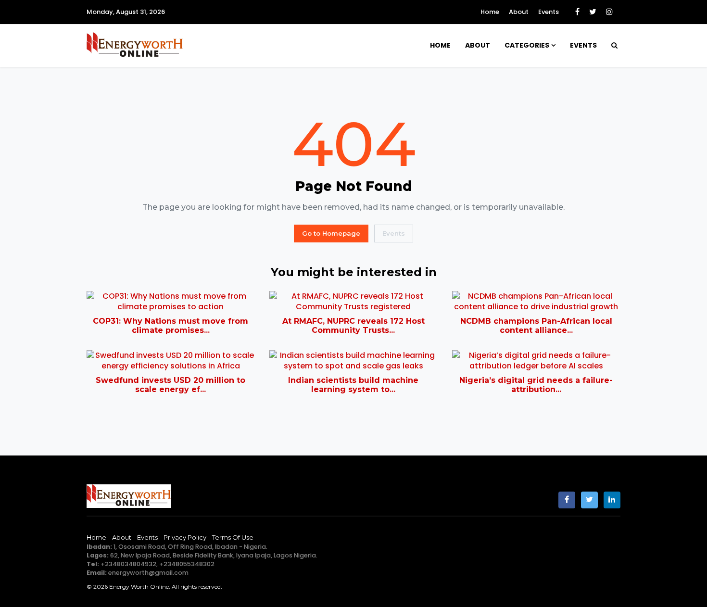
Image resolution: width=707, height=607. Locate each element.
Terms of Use (232, 537)
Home (489, 11)
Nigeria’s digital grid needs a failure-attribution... (536, 385)
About (519, 11)
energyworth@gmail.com (148, 573)
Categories (527, 45)
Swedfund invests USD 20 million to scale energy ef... (170, 385)
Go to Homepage (331, 233)
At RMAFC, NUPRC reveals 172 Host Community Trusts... (353, 325)
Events (548, 11)
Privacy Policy (185, 537)
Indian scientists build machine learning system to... (353, 385)
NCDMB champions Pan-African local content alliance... (536, 325)
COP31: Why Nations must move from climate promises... (170, 325)
